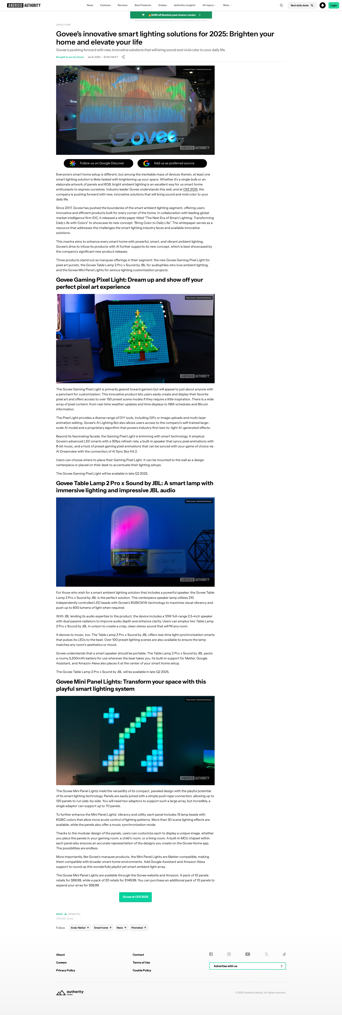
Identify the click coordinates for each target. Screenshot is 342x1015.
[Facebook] (211, 954)
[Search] (281, 5)
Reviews (123, 5)
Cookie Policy (142, 970)
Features (105, 5)
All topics (208, 5)
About (60, 954)
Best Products (143, 5)
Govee (70, 918)
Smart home (63, 24)
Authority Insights (184, 5)
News (90, 5)
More (226, 5)
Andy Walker (80, 927)
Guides (162, 5)
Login (334, 5)
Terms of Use (141, 962)
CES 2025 (190, 189)
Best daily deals (300, 5)
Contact (138, 954)
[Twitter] (266, 954)
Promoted (74, 914)
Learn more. (202, 20)
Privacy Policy (65, 970)
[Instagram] (229, 954)
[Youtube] (247, 954)
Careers (61, 962)
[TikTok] (284, 954)
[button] (171, 5)
